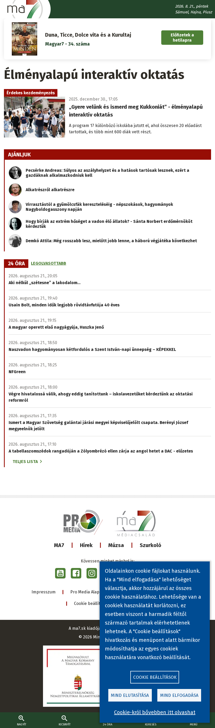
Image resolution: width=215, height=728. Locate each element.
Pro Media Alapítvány (90, 591)
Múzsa (116, 545)
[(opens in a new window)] (60, 573)
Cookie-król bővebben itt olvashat (154, 712)
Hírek (86, 545)
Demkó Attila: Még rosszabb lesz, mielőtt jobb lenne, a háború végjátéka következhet (111, 240)
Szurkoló (150, 545)
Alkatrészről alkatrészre (50, 189)
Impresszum (43, 591)
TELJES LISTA (25, 461)
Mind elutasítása (130, 695)
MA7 (59, 545)
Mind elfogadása (179, 695)
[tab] (16, 263)
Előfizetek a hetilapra (182, 37)
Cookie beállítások (91, 603)
